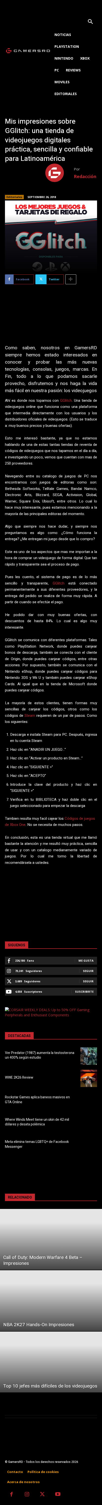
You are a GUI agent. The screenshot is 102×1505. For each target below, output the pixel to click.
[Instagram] (27, 1494)
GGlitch (66, 400)
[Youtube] (58, 1494)
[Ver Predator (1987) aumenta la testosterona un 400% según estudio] (88, 1056)
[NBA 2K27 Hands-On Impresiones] (51, 1300)
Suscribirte (84, 991)
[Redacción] (59, 173)
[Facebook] (11, 1494)
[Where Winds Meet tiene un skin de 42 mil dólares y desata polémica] (88, 1122)
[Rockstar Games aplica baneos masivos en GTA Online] (88, 1100)
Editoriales (14, 197)
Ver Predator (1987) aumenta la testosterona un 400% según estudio (39, 1055)
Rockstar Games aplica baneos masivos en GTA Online (37, 1100)
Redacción (85, 176)
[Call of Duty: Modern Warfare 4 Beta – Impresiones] (51, 1239)
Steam (30, 715)
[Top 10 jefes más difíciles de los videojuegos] (51, 1362)
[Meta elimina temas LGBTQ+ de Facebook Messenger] (88, 1145)
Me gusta (86, 960)
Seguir (88, 971)
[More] (70, 279)
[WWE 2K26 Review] (88, 1078)
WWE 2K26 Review (19, 1077)
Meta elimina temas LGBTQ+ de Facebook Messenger (37, 1144)
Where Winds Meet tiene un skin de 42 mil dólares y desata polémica (37, 1122)
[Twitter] (42, 1494)
